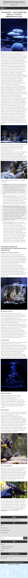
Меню (4, 8)
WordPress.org (4, 532)
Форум (2, 550)
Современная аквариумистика (7, 546)
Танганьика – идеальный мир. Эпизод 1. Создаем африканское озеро (14, 14)
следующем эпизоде (18, 508)
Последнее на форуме (14, 554)
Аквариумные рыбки (5, 548)
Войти (2, 525)
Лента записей (4, 527)
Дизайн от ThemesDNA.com (14, 564)
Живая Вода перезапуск (14, 2)
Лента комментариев (5, 530)
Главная (2, 544)
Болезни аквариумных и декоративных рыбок (10, 519)
